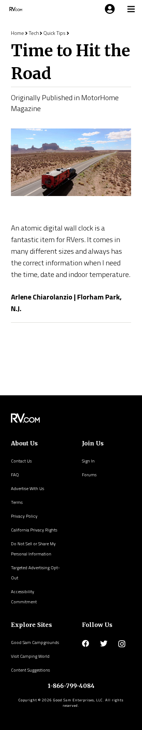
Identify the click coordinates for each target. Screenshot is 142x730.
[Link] (15, 9)
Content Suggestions (30, 669)
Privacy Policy (24, 516)
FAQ (15, 474)
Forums (89, 474)
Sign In (88, 460)
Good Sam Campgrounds (35, 642)
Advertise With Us (27, 488)
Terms (17, 502)
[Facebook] (85, 643)
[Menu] (108, 9)
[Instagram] (121, 644)
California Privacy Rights (34, 529)
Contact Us (21, 460)
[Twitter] (103, 643)
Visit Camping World (30, 656)
